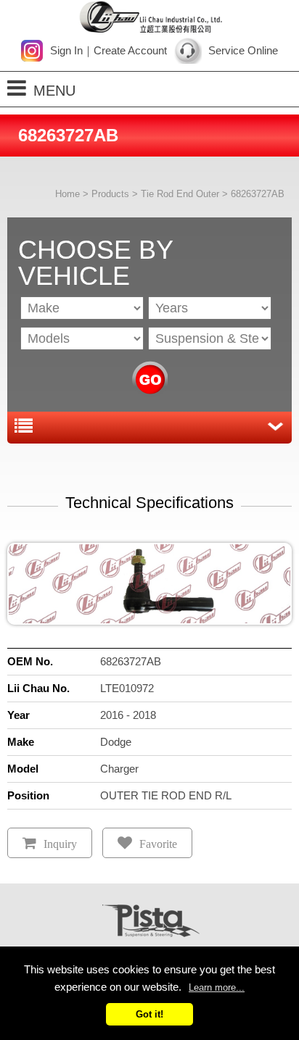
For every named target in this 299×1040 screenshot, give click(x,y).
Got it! (149, 1014)
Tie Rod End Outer (180, 193)
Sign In (66, 50)
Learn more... (217, 987)
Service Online (243, 50)
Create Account (130, 50)
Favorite (158, 844)
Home (67, 193)
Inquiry (60, 844)
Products (110, 193)
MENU (54, 91)
